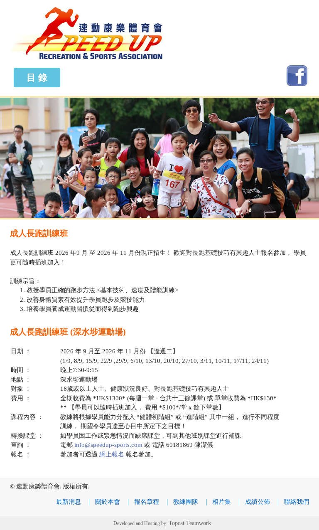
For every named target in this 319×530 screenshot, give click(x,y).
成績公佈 (257, 501)
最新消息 (68, 501)
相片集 (221, 501)
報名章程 (146, 501)
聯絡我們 (296, 501)
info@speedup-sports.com (108, 444)
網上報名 (111, 454)
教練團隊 (185, 501)
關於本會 (107, 501)
